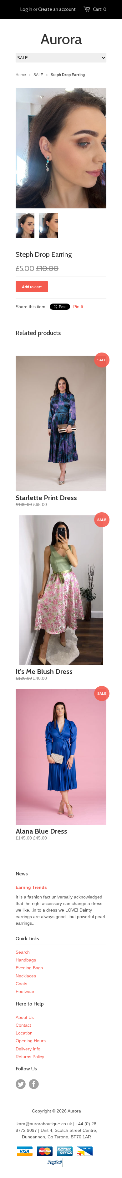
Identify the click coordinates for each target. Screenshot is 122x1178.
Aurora (61, 39)
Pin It (78, 306)
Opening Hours (31, 1040)
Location (24, 1032)
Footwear (25, 991)
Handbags (26, 959)
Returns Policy (30, 1056)
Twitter (21, 1084)
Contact (23, 1025)
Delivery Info (28, 1048)
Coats (21, 983)
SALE (38, 75)
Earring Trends (31, 887)
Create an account (57, 9)
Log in (26, 9)
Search (23, 952)
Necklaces (26, 975)
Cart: (99, 9)
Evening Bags (29, 967)
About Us (25, 1017)
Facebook (34, 1084)
